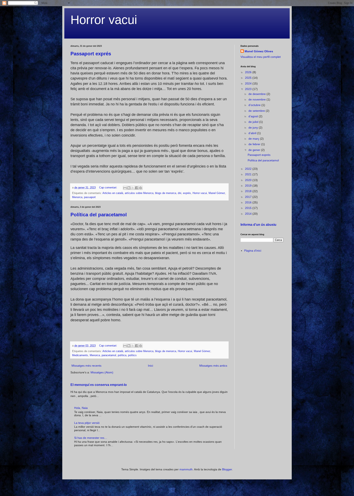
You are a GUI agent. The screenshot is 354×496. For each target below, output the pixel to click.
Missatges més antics (213, 365)
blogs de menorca (165, 193)
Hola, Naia (81, 407)
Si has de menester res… (90, 437)
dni (179, 193)
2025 (248, 77)
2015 (248, 208)
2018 (248, 191)
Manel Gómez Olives (259, 51)
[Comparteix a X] (133, 188)
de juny (253, 127)
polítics (132, 355)
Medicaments (80, 355)
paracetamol (109, 355)
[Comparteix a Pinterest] (140, 188)
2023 (248, 89)
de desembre (257, 94)
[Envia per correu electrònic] (125, 188)
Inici (150, 365)
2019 (248, 185)
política (122, 355)
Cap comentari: (108, 187)
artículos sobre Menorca (139, 193)
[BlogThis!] (129, 188)
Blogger (227, 469)
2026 (248, 72)
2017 (248, 196)
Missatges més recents (86, 365)
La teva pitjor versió (87, 422)
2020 (248, 180)
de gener (254, 150)
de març (254, 138)
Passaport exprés (90, 53)
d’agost (253, 116)
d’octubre (254, 105)
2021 (248, 174)
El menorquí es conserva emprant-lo (98, 385)
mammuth (186, 469)
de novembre (257, 99)
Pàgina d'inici (252, 250)
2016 (248, 202)
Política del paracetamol (98, 214)
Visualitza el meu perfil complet (261, 56)
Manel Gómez (217, 193)
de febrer (254, 144)
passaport (90, 197)
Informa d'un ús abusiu (258, 224)
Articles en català (112, 193)
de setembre (257, 110)
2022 (248, 168)
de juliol (253, 121)
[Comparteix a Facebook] (137, 188)
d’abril (252, 133)
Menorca (77, 197)
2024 (248, 83)
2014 (248, 213)
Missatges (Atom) (102, 372)
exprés (187, 193)
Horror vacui (103, 20)
